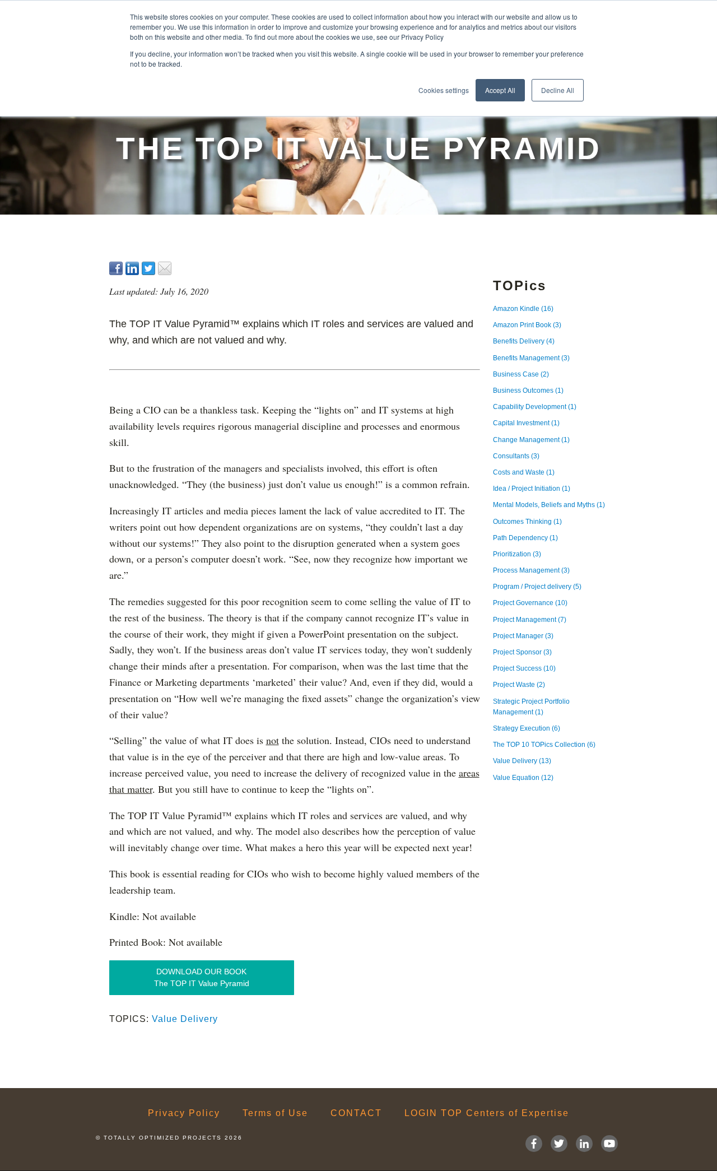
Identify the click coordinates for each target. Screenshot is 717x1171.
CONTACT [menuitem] (356, 1113)
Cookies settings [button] (443, 90)
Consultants (516, 456)
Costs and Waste (524, 472)
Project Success (524, 668)
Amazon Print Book (527, 325)
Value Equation (523, 778)
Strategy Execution (526, 728)
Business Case (521, 374)
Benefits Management (531, 358)
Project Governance (530, 603)
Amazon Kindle (523, 309)
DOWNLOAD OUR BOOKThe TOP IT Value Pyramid (201, 977)
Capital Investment (526, 423)
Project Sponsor (522, 652)
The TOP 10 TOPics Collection (544, 745)
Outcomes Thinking (527, 522)
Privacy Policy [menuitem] (184, 1113)
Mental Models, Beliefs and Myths (549, 505)
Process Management (531, 570)
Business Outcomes (528, 390)
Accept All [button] (500, 90)
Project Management (529, 620)
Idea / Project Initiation (531, 488)
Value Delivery (185, 1019)
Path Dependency (525, 538)
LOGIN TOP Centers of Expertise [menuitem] (486, 1113)
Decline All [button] (557, 90)
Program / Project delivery (537, 587)
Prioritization (517, 554)
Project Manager (523, 636)
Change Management (531, 440)
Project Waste (519, 685)
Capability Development (534, 407)
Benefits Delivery (524, 341)
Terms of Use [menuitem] (275, 1113)
